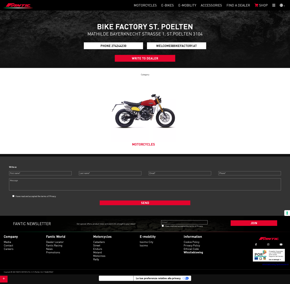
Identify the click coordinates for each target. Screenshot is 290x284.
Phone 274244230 (113, 46)
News (49, 248)
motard (97, 252)
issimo (144, 245)
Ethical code (191, 248)
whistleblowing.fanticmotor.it (275, 264)
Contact (8, 245)
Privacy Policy (192, 245)
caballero (99, 242)
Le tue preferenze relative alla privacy (158, 278)
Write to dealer (145, 58)
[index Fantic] (18, 5)
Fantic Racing (54, 245)
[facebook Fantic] (256, 244)
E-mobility (187, 5)
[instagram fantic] (268, 244)
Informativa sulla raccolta (116, 278)
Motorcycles (145, 5)
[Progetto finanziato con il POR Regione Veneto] (269, 255)
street (96, 245)
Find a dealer (238, 5)
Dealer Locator (55, 242)
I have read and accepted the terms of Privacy (35, 196)
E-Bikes (167, 5)
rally (96, 259)
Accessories (211, 5)
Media (7, 242)
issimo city (146, 242)
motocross (99, 255)
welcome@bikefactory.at (176, 46)
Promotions (53, 252)
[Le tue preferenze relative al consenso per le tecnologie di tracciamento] (287, 213)
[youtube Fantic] (281, 244)
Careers (8, 248)
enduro (97, 248)
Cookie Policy (191, 242)
